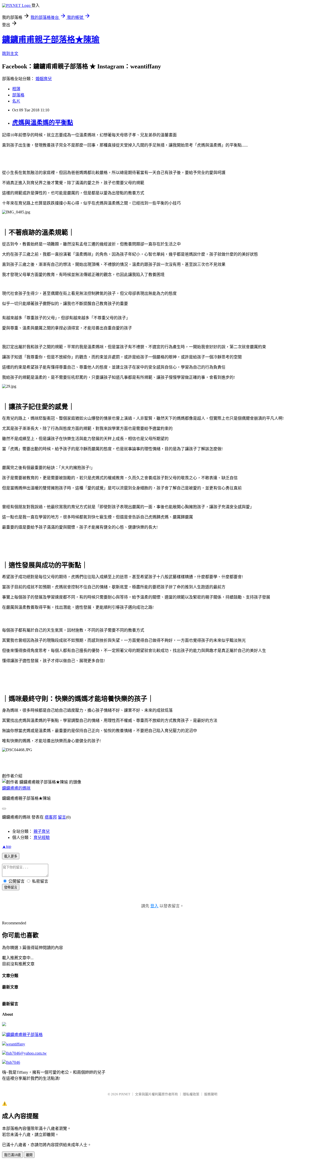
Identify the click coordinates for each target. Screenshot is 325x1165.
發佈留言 (10, 887)
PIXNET (124, 1094)
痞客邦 (51, 817)
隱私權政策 (191, 1094)
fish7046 (13, 1062)
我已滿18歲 (12, 1155)
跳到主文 (10, 53)
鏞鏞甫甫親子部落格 (24, 1034)
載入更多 (10, 856)
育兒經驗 (42, 837)
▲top (6, 846)
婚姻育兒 (44, 79)
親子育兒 (42, 831)
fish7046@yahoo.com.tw (26, 1053)
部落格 (18, 95)
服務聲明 (210, 1094)
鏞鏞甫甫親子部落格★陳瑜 (51, 39)
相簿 (16, 89)
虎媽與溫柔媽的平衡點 (42, 122)
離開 (29, 1155)
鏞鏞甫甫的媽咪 (16, 788)
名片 (16, 101)
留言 (62, 817)
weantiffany (15, 1044)
